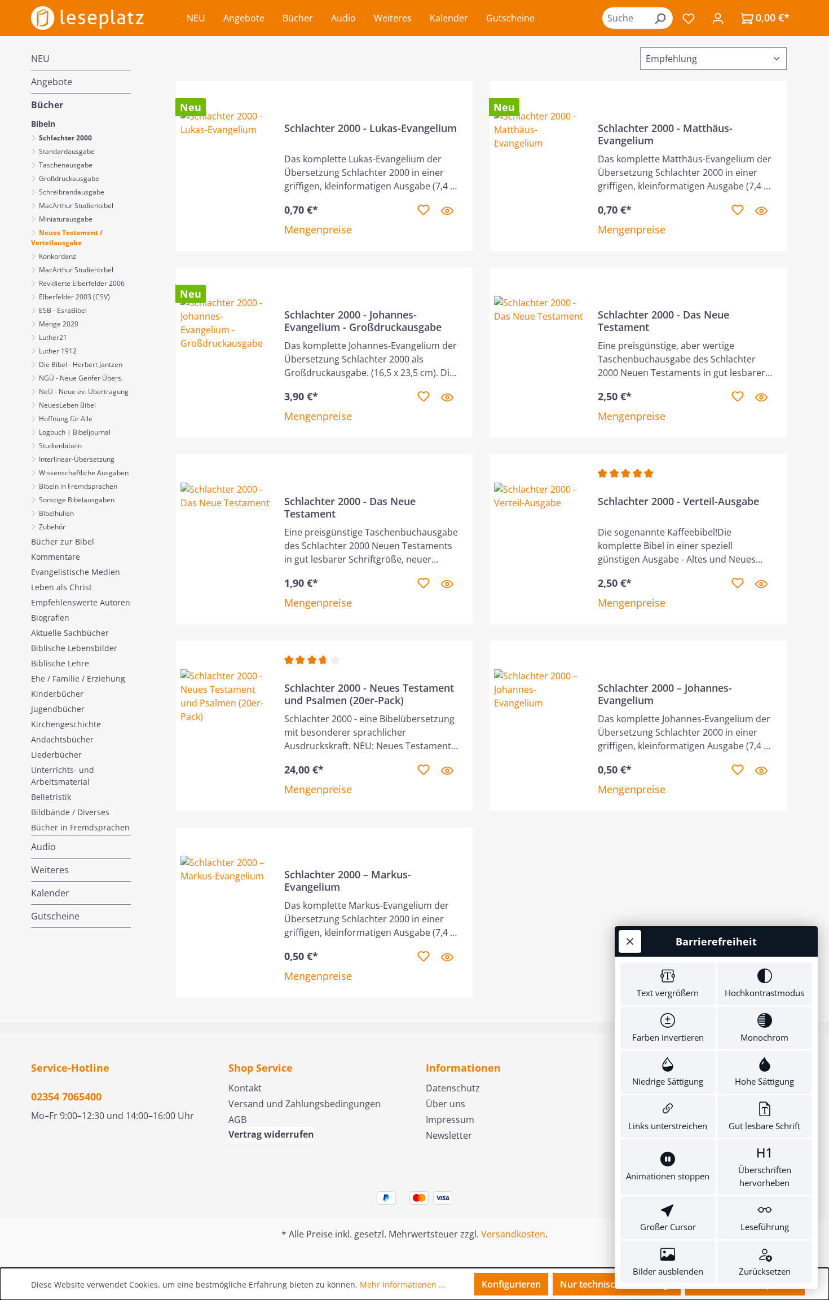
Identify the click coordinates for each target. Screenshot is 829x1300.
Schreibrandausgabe (70, 192)
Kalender (50, 893)
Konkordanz (56, 256)
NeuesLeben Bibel (66, 405)
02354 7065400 (66, 1096)
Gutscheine (55, 916)
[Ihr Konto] (717, 18)
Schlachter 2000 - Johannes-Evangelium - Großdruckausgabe (363, 320)
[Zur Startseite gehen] (87, 18)
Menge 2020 (57, 324)
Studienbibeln (59, 445)
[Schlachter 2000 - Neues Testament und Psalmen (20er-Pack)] (225, 726)
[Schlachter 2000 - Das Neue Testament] (539, 352)
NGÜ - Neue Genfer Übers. (80, 378)
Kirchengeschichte (66, 724)
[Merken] (423, 210)
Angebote (51, 82)
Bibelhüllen (55, 513)
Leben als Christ (61, 587)
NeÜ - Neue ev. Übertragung (83, 391)
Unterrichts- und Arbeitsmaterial (62, 775)
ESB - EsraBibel (62, 310)
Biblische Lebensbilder (74, 648)
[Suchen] (660, 18)
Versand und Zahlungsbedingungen (304, 1104)
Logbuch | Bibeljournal (74, 432)
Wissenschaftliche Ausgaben (83, 472)
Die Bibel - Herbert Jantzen (79, 364)
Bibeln (43, 123)
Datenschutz (453, 1088)
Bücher (47, 105)
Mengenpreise (318, 229)
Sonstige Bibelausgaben (75, 500)
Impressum (450, 1119)
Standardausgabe (66, 151)
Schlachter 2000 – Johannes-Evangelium (665, 694)
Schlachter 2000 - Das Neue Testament (663, 320)
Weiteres (50, 870)
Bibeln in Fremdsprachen (77, 486)
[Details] (447, 210)
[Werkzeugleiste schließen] (630, 941)
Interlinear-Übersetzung (75, 459)
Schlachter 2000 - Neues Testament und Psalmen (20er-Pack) (369, 694)
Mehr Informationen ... (403, 1284)
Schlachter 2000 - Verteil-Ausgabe (678, 501)
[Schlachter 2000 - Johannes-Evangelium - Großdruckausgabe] (225, 352)
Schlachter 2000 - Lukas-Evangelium (370, 128)
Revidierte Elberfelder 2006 (81, 283)
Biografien (50, 617)
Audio (43, 847)
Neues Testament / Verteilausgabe (67, 237)
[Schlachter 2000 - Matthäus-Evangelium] (539, 166)
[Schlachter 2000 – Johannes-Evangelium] (539, 726)
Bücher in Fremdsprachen (80, 827)
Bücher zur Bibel (62, 541)
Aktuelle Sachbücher (70, 632)
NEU (40, 58)
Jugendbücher (58, 709)
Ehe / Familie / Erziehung (78, 678)
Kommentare (55, 556)
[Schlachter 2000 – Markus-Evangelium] (225, 912)
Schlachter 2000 (64, 138)
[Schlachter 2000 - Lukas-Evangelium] (225, 166)
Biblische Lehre (60, 663)
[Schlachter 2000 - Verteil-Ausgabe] (539, 539)
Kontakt (245, 1088)
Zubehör (51, 527)
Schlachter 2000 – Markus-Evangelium (347, 880)
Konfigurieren (511, 1284)
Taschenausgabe (64, 165)
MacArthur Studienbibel (75, 205)
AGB (237, 1119)
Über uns (445, 1104)
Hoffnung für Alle (64, 418)
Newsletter (449, 1135)
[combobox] (624, 18)
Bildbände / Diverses (70, 812)
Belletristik (51, 797)
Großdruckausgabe (68, 178)
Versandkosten (513, 1234)
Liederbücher (56, 754)
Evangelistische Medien (75, 572)
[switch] (668, 983)
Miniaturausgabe (64, 219)
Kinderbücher (57, 693)
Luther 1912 (57, 351)
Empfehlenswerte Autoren (80, 602)
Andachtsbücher (62, 739)
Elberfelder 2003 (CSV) (73, 297)
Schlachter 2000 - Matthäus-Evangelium (665, 134)
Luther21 (52, 337)
